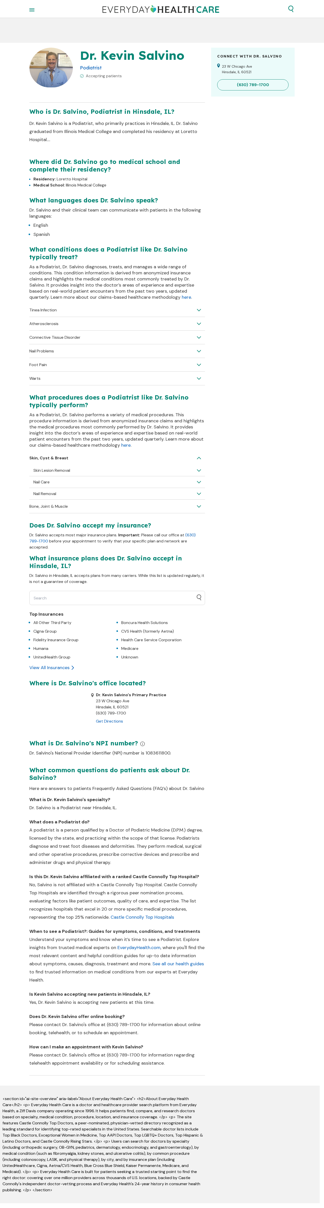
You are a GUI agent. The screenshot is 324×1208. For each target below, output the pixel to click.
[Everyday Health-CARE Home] (161, 9)
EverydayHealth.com (138, 948)
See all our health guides (178, 964)
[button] (291, 9)
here (186, 297)
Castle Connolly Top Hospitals (142, 917)
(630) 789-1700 (123, 1025)
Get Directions (109, 721)
